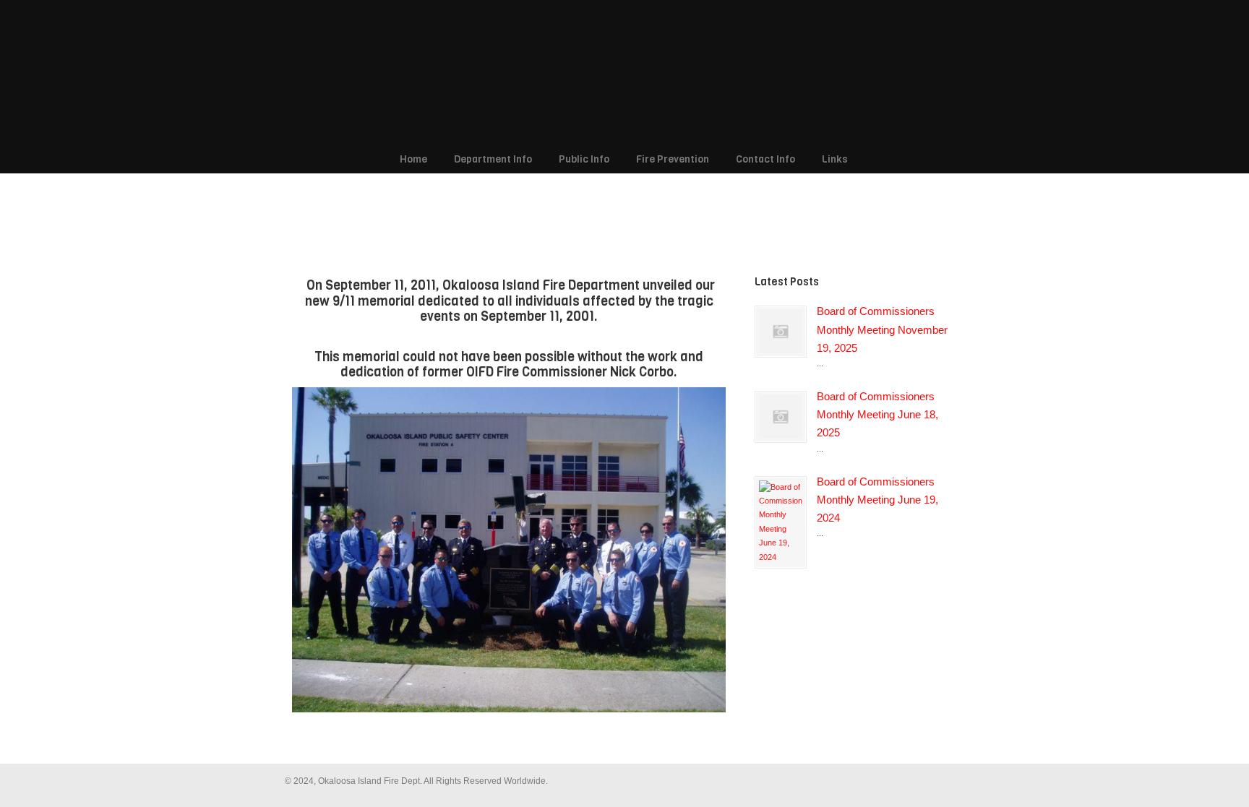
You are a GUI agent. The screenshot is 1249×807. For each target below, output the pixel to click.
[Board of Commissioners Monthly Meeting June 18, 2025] (780, 417)
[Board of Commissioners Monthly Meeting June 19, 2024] (780, 522)
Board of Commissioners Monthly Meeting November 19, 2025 (882, 329)
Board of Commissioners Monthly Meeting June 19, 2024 (877, 500)
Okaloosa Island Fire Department (617, 73)
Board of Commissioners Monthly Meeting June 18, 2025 (877, 415)
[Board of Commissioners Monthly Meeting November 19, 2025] (780, 331)
